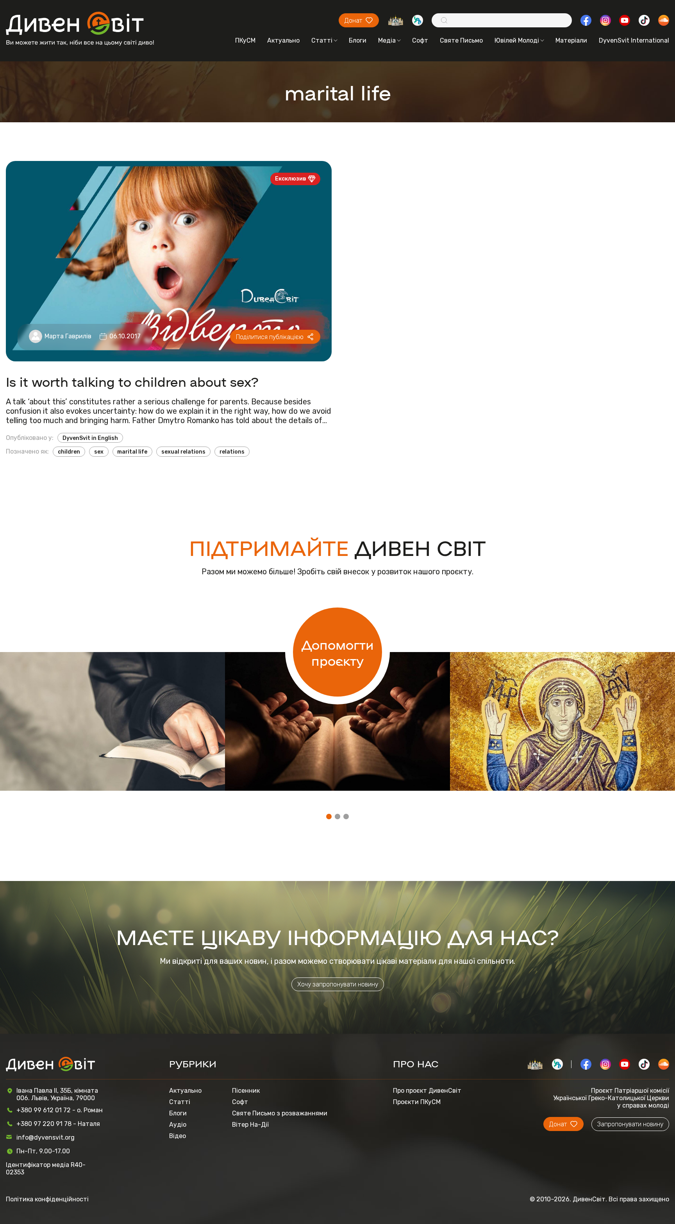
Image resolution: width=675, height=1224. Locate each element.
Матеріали (571, 40)
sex (99, 452)
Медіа (387, 40)
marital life (132, 452)
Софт (420, 40)
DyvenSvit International (634, 40)
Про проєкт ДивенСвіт (427, 1090)
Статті (321, 40)
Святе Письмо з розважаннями (279, 1113)
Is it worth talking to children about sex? (132, 381)
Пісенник (246, 1090)
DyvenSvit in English (90, 438)
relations (232, 452)
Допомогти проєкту (338, 652)
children (69, 452)
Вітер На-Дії (250, 1124)
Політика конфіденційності (47, 1199)
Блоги (357, 40)
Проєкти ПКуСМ (417, 1102)
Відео (177, 1136)
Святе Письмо (461, 40)
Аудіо (177, 1124)
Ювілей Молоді (517, 40)
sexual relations (183, 452)
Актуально (283, 40)
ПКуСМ (245, 40)
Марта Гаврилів (68, 336)
